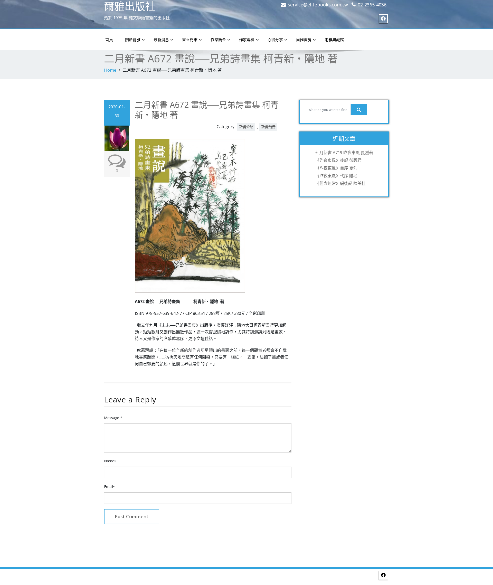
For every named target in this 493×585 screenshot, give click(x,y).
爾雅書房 (303, 39)
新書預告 (268, 126)
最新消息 (161, 39)
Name (110, 460)
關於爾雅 (132, 39)
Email (109, 486)
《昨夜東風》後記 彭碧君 (338, 160)
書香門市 (189, 39)
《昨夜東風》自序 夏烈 (336, 168)
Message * (113, 417)
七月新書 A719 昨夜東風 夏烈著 (344, 152)
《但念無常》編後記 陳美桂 (340, 183)
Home (110, 70)
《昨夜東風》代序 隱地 (336, 175)
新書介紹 (246, 126)
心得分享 (275, 39)
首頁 (109, 39)
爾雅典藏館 (334, 39)
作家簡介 (218, 39)
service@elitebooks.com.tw (318, 5)
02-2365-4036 (372, 5)
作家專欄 (246, 39)
